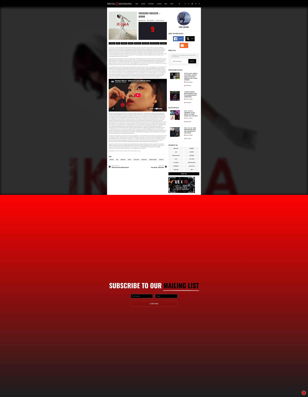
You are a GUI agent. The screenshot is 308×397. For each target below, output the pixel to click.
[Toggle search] (179, 4)
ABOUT (171, 4)
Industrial (123, 159)
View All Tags (184, 173)
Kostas (129, 159)
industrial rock (175, 155)
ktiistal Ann (136, 159)
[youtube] (192, 3)
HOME (136, 4)
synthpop (161, 159)
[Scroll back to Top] (304, 393)
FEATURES (159, 4)
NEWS (166, 4)
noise (192, 169)
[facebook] (185, 3)
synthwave (192, 155)
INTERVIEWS (151, 4)
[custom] (199, 3)
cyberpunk (176, 169)
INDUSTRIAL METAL (191, 162)
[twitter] (188, 3)
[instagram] (195, 3)
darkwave (192, 148)
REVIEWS (143, 4)
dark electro (192, 166)
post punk (192, 159)
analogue (112, 159)
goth (176, 159)
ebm (117, 159)
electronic (176, 162)
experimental (176, 166)
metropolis (144, 159)
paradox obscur (152, 159)
